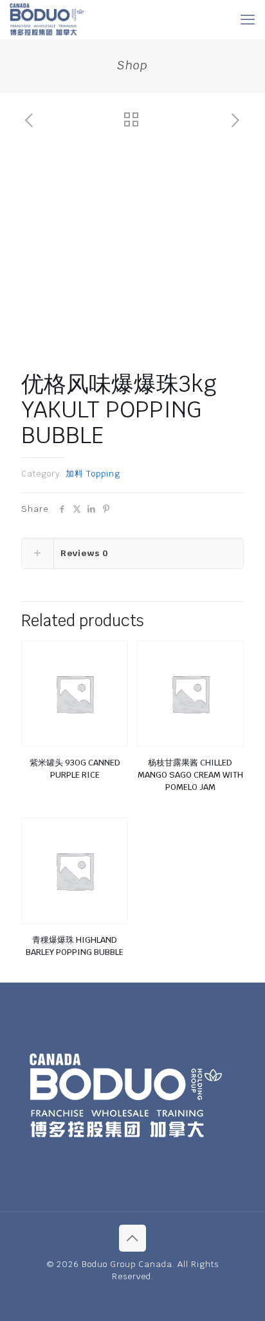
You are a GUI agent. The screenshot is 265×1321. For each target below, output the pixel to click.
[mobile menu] (248, 19)
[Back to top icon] (132, 1238)
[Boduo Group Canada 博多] (47, 19)
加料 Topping (93, 473)
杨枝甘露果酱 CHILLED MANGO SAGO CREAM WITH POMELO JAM (190, 774)
